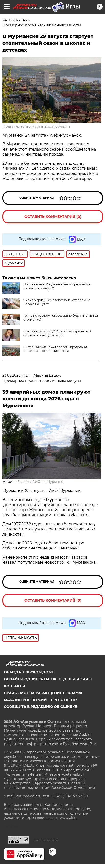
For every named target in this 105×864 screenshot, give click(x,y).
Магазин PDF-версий (25, 700)
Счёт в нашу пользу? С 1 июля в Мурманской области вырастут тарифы (57, 333)
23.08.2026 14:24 (16, 375)
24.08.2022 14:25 (16, 20)
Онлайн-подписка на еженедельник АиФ (48, 679)
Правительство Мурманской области (36, 126)
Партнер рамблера (46, 840)
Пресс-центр (64, 700)
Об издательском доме (29, 672)
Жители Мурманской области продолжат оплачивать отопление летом (55, 349)
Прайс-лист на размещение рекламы (43, 693)
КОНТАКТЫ (14, 686)
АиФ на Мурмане (47, 481)
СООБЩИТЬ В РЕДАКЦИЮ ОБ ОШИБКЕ (40, 706)
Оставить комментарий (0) (52, 216)
